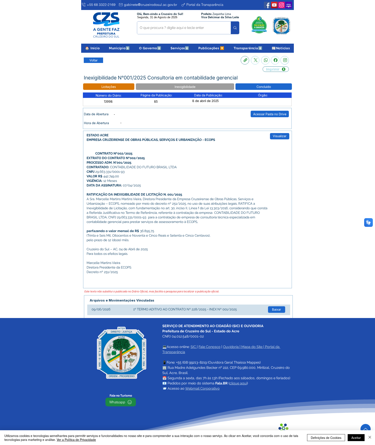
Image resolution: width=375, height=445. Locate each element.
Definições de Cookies (326, 437)
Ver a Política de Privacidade (76, 439)
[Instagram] (284, 60)
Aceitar (356, 437)
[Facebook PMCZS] (267, 5)
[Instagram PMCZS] (281, 5)
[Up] (365, 429)
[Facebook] (275, 60)
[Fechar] (369, 438)
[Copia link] (245, 60)
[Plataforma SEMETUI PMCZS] (288, 5)
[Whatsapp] (265, 60)
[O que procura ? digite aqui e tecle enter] (235, 27)
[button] (119, 48)
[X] (255, 60)
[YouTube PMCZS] (274, 5)
